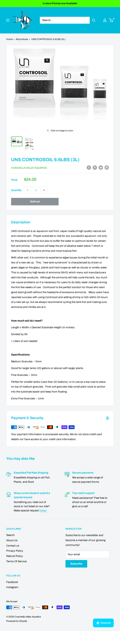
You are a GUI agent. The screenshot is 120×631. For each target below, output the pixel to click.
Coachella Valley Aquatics (29, 168)
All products (22, 39)
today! (43, 510)
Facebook (12, 582)
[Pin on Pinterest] (95, 167)
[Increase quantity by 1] (44, 190)
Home (9, 39)
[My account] (104, 20)
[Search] (94, 20)
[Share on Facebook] (89, 167)
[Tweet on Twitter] (101, 167)
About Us (12, 540)
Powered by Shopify (16, 621)
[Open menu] (7, 20)
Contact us (12, 545)
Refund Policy (14, 556)
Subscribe (76, 563)
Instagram (12, 587)
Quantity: (16, 190)
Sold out (35, 201)
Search (10, 535)
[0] (111, 20)
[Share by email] (107, 167)
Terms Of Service (16, 561)
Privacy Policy (14, 550)
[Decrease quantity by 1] (27, 190)
